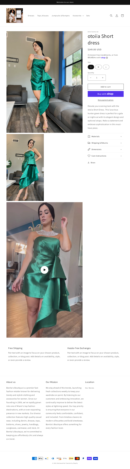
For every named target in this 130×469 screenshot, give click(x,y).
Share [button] (93, 162)
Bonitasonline (61, 463)
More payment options (105, 100)
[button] (78, 15)
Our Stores (89, 388)
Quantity (91, 73)
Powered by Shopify (72, 463)
